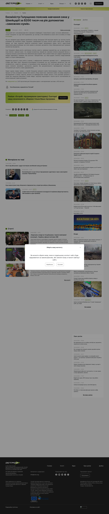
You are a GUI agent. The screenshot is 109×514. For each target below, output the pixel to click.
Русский (60, 264)
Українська (49, 264)
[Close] (80, 247)
